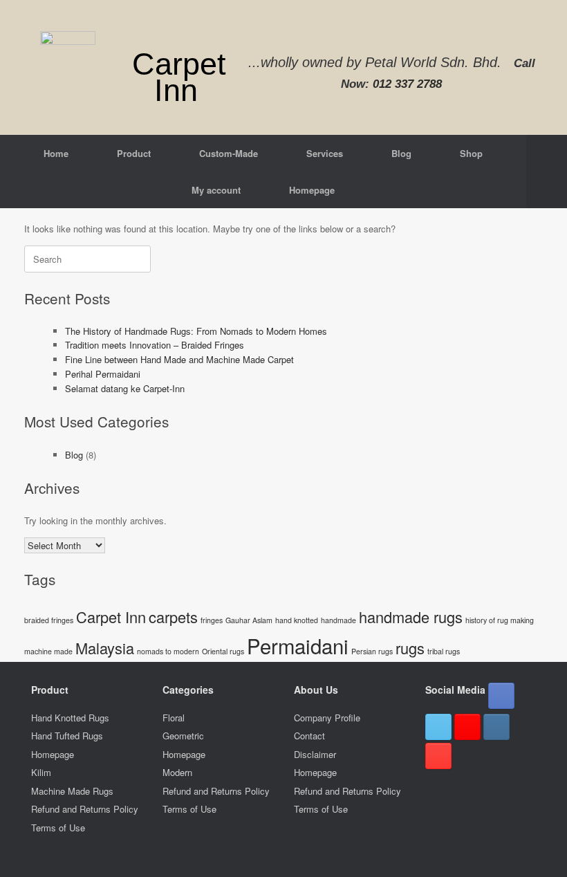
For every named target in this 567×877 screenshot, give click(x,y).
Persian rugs (372, 651)
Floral (173, 717)
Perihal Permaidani (102, 373)
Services (324, 153)
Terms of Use (58, 827)
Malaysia (104, 647)
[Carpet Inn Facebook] (501, 696)
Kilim (41, 772)
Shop (471, 153)
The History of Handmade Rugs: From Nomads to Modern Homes (196, 331)
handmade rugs (411, 616)
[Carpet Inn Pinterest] (438, 756)
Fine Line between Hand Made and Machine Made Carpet (179, 359)
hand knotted (296, 620)
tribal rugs (443, 651)
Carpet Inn (111, 616)
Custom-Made (228, 153)
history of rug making (499, 620)
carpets (173, 616)
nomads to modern (168, 651)
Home (56, 153)
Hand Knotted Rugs (70, 717)
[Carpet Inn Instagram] (496, 727)
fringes (212, 620)
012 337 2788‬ (407, 84)
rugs (410, 647)
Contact (309, 735)
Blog (401, 153)
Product (134, 153)
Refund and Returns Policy (84, 808)
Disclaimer (315, 754)
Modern (177, 772)
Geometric (183, 735)
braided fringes (48, 620)
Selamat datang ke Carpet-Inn (125, 388)
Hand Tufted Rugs (67, 735)
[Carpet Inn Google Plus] (467, 727)
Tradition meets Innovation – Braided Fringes (154, 344)
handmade (338, 620)
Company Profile (327, 717)
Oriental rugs (223, 651)
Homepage (312, 189)
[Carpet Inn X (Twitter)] (438, 727)
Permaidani (297, 645)
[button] (546, 171)
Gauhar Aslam (248, 620)
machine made (48, 651)
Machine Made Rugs (72, 790)
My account (216, 189)
